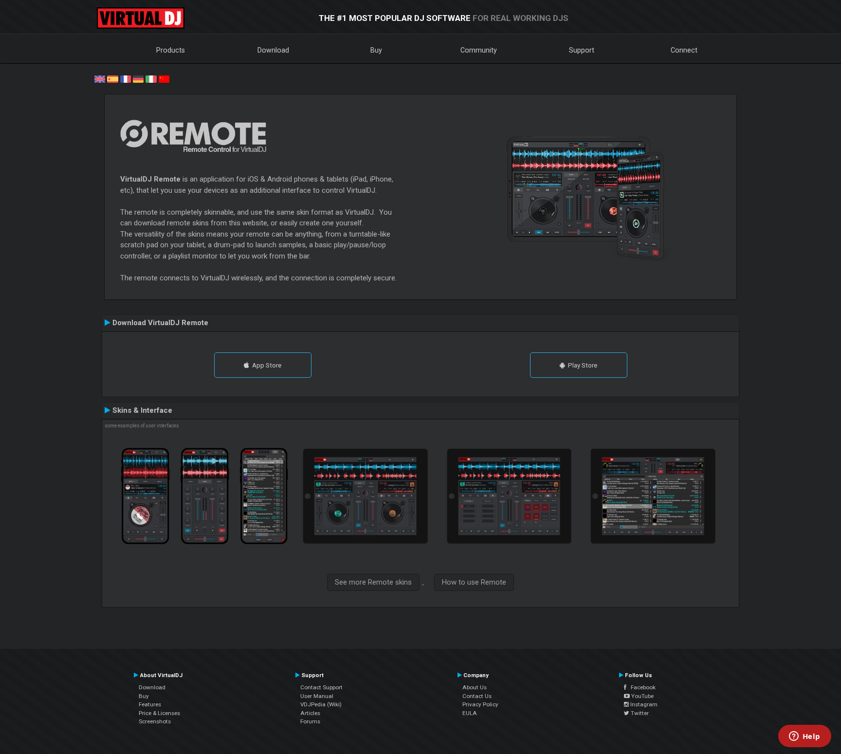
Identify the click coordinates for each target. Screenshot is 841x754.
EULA (469, 713)
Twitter (639, 713)
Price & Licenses (159, 713)
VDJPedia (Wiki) (321, 704)
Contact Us (477, 696)
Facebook (641, 687)
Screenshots (155, 721)
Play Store (581, 365)
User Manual (316, 696)
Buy (376, 50)
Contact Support (321, 687)
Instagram (643, 704)
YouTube (642, 696)
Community (478, 50)
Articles (310, 713)
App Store (265, 365)
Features (150, 704)
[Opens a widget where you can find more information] (804, 737)
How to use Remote (474, 582)
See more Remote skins (373, 582)
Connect (684, 50)
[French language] (125, 78)
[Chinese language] (164, 78)
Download (273, 50)
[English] (99, 78)
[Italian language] (151, 78)
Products (170, 50)
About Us (474, 687)
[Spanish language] (112, 78)
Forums (310, 721)
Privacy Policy (480, 704)
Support (581, 50)
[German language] (138, 78)
